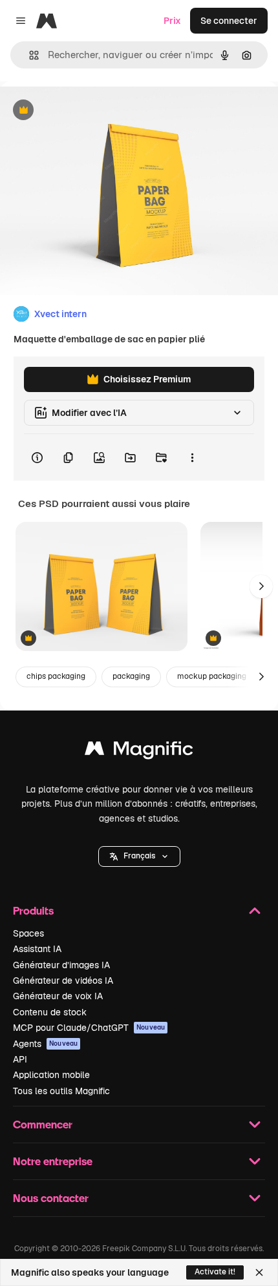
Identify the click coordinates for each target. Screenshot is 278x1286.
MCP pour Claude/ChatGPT (89, 1027)
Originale (85, 111)
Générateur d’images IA (61, 965)
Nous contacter (51, 1198)
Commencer (42, 1124)
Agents (45, 1044)
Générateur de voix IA (58, 996)
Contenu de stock (50, 1012)
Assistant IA (37, 949)
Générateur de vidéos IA (63, 980)
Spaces (28, 933)
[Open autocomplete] (29, 55)
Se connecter (228, 20)
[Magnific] (139, 752)
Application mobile (51, 1075)
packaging (131, 676)
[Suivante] (261, 586)
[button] (139, 856)
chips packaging (56, 676)
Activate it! (215, 1272)
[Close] (259, 1272)
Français (139, 856)
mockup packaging (211, 676)
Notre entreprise (52, 1161)
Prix (172, 20)
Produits (33, 910)
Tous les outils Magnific (61, 1091)
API (20, 1059)
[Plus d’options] (192, 457)
